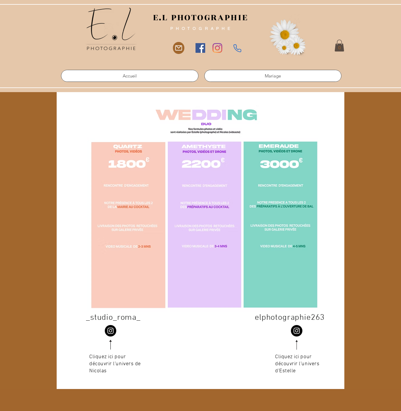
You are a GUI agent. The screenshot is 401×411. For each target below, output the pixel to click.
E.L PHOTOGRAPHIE (200, 17)
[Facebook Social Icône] (200, 48)
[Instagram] (217, 48)
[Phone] (237, 48)
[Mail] (178, 48)
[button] (339, 46)
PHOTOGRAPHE (201, 28)
